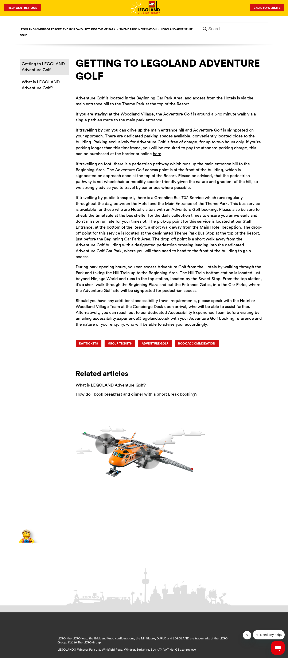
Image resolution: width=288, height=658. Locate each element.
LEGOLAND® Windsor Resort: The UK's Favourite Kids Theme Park (67, 29)
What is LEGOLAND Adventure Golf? (41, 84)
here (157, 153)
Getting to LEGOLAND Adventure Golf (43, 66)
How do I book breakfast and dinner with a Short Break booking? (136, 394)
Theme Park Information (138, 29)
